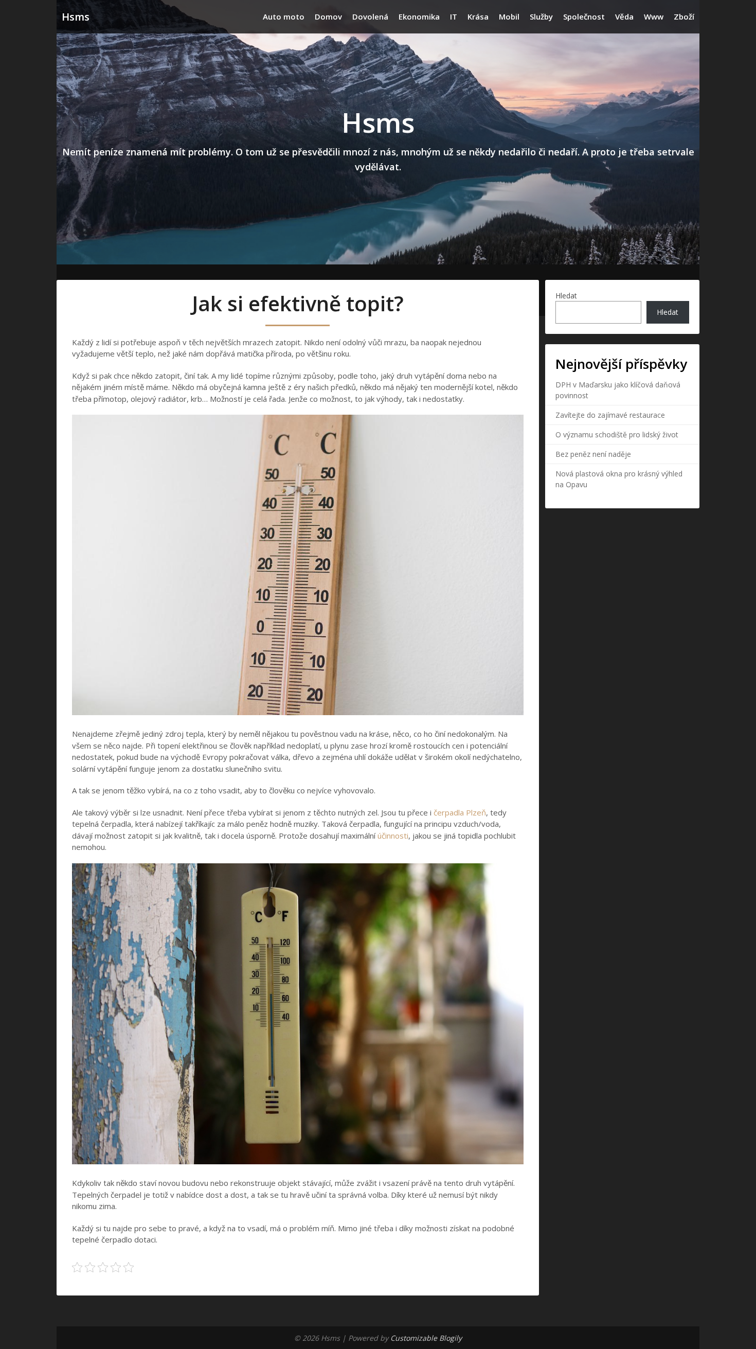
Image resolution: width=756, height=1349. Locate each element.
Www (653, 16)
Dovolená (370, 16)
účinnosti (391, 835)
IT (453, 16)
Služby (541, 16)
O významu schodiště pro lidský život (616, 434)
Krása (478, 16)
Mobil (509, 16)
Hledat (566, 295)
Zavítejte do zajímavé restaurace (610, 415)
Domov (328, 16)
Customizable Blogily (426, 1338)
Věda (624, 16)
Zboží (684, 16)
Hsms (75, 17)
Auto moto (283, 16)
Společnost (584, 16)
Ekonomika (419, 16)
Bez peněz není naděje (593, 454)
